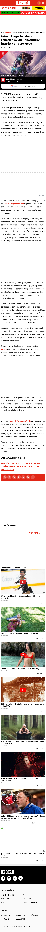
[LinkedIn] (23, 477)
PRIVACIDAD (21, 915)
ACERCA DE (5, 915)
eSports (8, 32)
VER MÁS (33, 533)
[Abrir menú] (3, 3)
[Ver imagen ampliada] (23, 64)
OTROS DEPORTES (31, 902)
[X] (14, 477)
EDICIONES (20, 919)
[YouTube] (20, 878)
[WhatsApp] (5, 477)
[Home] (1, 32)
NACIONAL (5, 898)
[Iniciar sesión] (43, 3)
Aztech (4, 349)
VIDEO (3, 902)
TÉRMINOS (35, 915)
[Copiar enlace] (33, 477)
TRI (24, 895)
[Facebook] (9, 477)
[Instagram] (9, 878)
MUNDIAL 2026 (7, 895)
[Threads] (19, 477)
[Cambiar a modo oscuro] (39, 3)
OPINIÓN (27, 898)
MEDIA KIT (5, 919)
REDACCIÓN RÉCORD (14, 79)
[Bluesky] (28, 477)
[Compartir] (42, 80)
